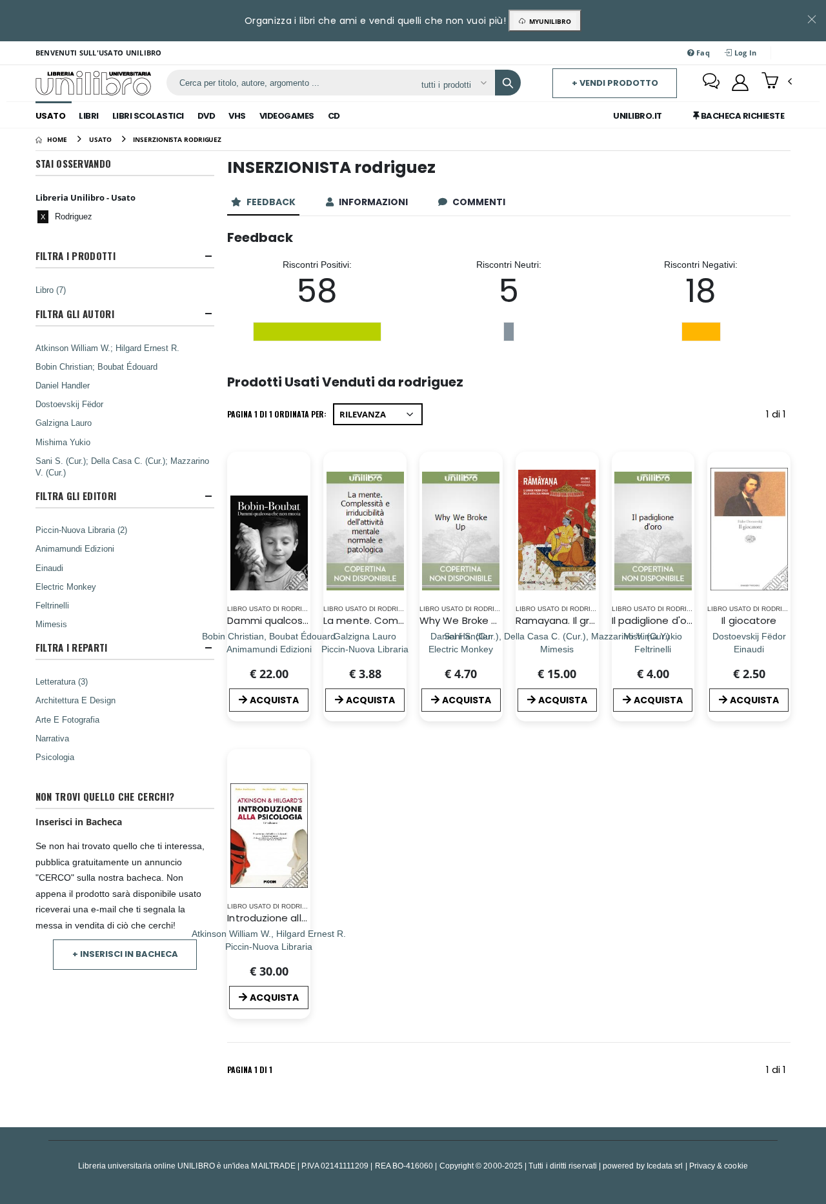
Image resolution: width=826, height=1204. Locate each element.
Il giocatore (748, 620)
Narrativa (52, 738)
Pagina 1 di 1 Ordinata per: (277, 413)
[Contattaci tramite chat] (711, 82)
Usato (50, 116)
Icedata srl (665, 1165)
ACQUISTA (274, 700)
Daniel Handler (62, 385)
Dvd (206, 116)
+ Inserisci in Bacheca (125, 954)
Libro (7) (50, 290)
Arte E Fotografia (67, 719)
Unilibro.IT (637, 116)
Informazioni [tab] (374, 202)
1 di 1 (778, 416)
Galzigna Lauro (63, 422)
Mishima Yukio (62, 442)
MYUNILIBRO (548, 21)
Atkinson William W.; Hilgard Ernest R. (107, 348)
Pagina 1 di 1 (249, 1069)
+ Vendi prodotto (615, 83)
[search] (508, 82)
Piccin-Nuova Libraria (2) (81, 530)
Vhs (237, 116)
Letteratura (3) (61, 681)
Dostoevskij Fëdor (69, 404)
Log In (744, 52)
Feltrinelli (52, 605)
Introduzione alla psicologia (293, 918)
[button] (776, 82)
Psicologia (54, 757)
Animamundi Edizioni (74, 548)
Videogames (286, 116)
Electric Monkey (65, 586)
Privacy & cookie (718, 1165)
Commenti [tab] (479, 202)
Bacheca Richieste (741, 116)
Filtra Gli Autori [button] (74, 314)
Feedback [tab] (272, 202)
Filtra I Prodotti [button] (75, 256)
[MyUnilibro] (740, 82)
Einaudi (49, 568)
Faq (702, 52)
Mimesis (51, 624)
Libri (89, 116)
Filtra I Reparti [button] (71, 647)
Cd (334, 116)
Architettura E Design (75, 700)
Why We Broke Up (461, 620)
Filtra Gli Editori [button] (75, 496)
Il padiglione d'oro (654, 620)
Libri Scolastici (148, 116)
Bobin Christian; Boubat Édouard (96, 366)
